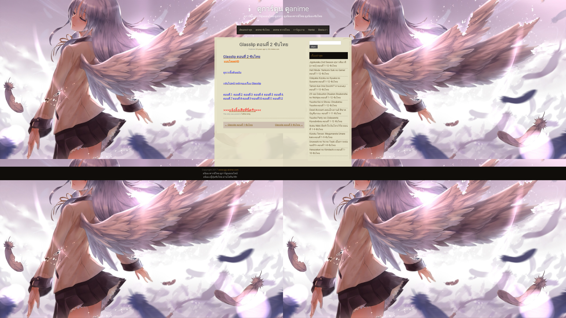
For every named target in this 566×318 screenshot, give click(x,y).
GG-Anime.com (273, 49)
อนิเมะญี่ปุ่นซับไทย (212, 176)
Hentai (311, 29)
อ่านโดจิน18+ (230, 176)
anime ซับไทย (263, 29)
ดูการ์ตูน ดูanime (283, 9)
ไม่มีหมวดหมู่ (245, 114)
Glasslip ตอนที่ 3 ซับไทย (289, 125)
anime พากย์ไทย (281, 29)
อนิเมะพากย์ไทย (211, 173)
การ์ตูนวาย (299, 29)
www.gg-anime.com (228, 169)
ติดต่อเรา (323, 29)
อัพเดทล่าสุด (245, 29)
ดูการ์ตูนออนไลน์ (229, 173)
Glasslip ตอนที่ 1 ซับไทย (239, 125)
